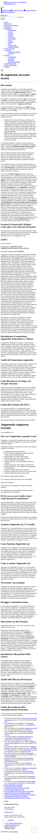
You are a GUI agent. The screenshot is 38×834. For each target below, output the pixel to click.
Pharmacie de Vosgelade (29, 768)
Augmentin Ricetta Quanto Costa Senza (16, 796)
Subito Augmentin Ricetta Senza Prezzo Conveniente (19, 794)
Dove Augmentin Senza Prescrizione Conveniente (19, 791)
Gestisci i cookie (9, 828)
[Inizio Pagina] (2, 70)
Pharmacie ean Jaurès (31, 728)
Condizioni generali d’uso (11, 825)
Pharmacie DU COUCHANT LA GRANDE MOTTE (18, 737)
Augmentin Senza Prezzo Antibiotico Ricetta (17, 793)
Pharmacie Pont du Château (28, 781)
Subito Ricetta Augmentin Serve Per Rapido (17, 798)
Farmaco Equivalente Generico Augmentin (16, 788)
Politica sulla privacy (10, 826)
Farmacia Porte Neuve (15, 823)
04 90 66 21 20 (8, 812)
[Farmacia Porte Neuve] (3, 19)
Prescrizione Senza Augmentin (13, 786)
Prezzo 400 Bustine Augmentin (13, 784)
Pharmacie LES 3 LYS (30, 750)
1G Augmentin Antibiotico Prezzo (14, 789)
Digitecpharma (13, 831)
